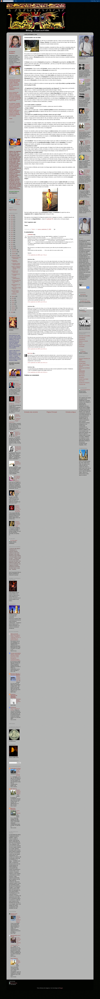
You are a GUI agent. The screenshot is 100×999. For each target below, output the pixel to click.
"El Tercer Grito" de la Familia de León (16, 281)
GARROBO (30, 234)
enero (13, 309)
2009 (12, 248)
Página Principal (52, 412)
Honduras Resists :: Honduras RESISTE (16, 674)
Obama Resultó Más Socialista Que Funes (18, 385)
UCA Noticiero (82, 337)
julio (13, 298)
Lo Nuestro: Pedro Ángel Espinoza (16, 264)
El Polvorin (13, 707)
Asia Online (81, 380)
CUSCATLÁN (82, 384)
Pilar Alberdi (14, 789)
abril (13, 304)
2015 (12, 236)
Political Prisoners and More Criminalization (18, 679)
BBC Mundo (82, 375)
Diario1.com (82, 344)
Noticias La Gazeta (83, 341)
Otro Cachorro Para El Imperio (87, 157)
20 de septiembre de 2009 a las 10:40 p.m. (38, 372)
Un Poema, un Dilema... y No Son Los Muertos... (18, 479)
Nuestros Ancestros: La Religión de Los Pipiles (17, 524)
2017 (12, 232)
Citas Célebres (14, 958)
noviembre (14, 251)
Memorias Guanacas (13, 809)
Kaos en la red (14, 633)
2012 (12, 242)
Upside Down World (83, 379)
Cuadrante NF (49, 219)
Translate (84, 311)
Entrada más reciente (31, 412)
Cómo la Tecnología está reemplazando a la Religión (18, 919)
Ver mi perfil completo (18, 203)
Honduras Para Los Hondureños (16, 258)
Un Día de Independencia (16, 278)
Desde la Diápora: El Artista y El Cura (17, 434)
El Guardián (82, 373)
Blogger (61, 988)
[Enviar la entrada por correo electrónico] (54, 229)
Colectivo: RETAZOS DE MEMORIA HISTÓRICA (14, 696)
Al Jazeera (81, 377)
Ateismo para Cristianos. (14, 914)
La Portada (81, 346)
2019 (12, 228)
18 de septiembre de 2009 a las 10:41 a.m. (38, 362)
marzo (13, 306)
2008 (12, 312)
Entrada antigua (71, 412)
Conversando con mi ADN (16, 275)
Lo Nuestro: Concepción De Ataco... (88, 80)
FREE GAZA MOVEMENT (82, 371)
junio (13, 300)
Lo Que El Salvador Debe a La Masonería (87, 66)
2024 (12, 219)
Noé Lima (30, 353)
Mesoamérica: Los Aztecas (16, 285)
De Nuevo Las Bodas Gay (15, 271)
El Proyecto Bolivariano (15, 261)
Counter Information (16, 653)
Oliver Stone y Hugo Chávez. (16, 288)
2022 (12, 223)
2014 (12, 238)
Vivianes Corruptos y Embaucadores (18, 463)
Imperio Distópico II (17, 491)
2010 (12, 246)
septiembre (14, 255)
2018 (12, 230)
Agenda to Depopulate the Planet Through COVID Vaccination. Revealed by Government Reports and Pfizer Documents (15, 657)
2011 (12, 244)
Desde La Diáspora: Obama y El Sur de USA (16, 268)
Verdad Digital (82, 363)
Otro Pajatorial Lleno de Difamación (87, 202)
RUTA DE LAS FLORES (84, 335)
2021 (12, 225)
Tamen (10, 118)
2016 (12, 234)
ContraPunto (82, 339)
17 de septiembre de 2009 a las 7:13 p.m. (37, 255)
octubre (14, 253)
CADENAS (14, 294)
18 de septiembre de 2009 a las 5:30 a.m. (37, 301)
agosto (13, 296)
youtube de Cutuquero (84, 382)
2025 (12, 217)
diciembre (14, 249)
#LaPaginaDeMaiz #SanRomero (18, 701)
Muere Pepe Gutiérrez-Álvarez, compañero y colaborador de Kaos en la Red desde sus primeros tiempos (16, 638)
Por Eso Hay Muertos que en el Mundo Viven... (18, 448)
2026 (12, 215)
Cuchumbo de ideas (16, 768)
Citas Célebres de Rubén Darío (18, 961)
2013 (12, 240)
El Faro (80, 342)
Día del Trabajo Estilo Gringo (15, 291)
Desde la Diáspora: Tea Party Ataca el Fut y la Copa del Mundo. (18, 508)
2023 (12, 221)
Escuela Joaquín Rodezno (87, 95)
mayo (13, 302)
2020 (12, 226)
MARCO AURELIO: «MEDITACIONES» (18, 792)
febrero (14, 308)
